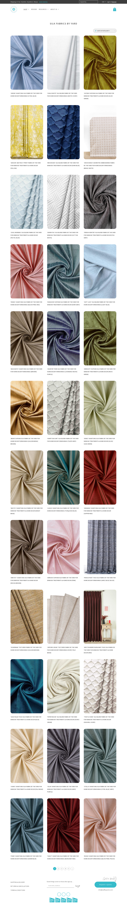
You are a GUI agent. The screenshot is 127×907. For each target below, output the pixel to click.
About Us (53, 9)
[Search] (99, 2)
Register (114, 2)
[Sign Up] (77, 886)
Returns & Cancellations (20, 886)
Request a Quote (105, 884)
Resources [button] (43, 9)
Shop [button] (25, 9)
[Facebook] (59, 894)
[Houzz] (68, 894)
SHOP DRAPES (43, 2)
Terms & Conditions (18, 890)
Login (108, 2)
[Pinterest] (64, 894)
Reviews (34, 9)
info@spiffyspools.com (105, 890)
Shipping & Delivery (18, 882)
